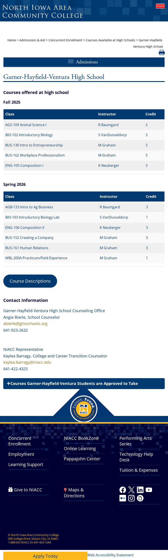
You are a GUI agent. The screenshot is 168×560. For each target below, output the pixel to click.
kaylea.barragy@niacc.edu (27, 362)
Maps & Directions (74, 492)
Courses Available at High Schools (110, 40)
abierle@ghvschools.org (25, 323)
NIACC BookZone (81, 438)
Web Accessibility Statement (110, 555)
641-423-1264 (42, 542)
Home (11, 40)
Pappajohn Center (82, 459)
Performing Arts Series (135, 441)
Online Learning (80, 448)
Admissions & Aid (32, 40)
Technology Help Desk (136, 457)
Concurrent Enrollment (65, 40)
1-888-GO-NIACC (18, 542)
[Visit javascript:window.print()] (162, 53)
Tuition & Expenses (138, 470)
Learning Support (25, 464)
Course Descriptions (30, 281)
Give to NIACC (28, 490)
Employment (21, 454)
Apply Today (45, 556)
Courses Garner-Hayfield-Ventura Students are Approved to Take (74, 383)
